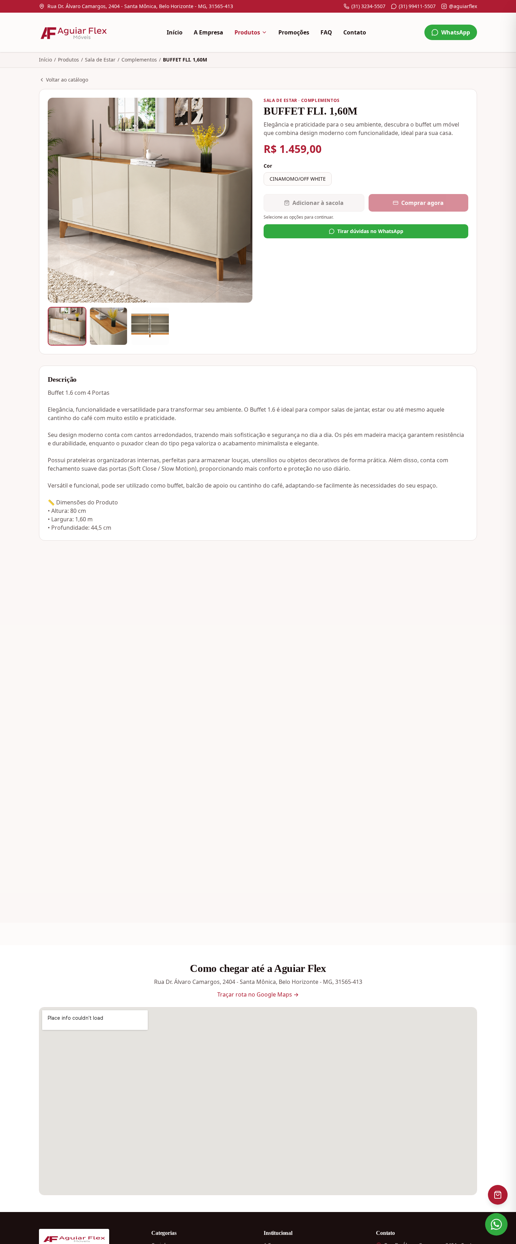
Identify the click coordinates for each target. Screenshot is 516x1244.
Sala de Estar (100, 59)
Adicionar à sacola (318, 203)
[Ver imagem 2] (108, 326)
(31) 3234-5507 (368, 6)
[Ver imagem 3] (150, 326)
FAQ (326, 32)
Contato (354, 32)
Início (175, 32)
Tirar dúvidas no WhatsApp (370, 231)
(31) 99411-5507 (417, 6)
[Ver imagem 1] (67, 326)
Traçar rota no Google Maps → (258, 994)
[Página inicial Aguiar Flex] (73, 32)
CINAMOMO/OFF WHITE (298, 178)
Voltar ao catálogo (67, 79)
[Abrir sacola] (498, 1195)
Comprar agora (422, 203)
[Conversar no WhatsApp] (496, 1224)
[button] (150, 200)
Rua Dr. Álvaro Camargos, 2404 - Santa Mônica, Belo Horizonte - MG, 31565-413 (140, 6)
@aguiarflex (463, 6)
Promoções (293, 32)
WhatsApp (455, 32)
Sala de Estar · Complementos (302, 100)
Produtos (247, 32)
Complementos (139, 59)
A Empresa (208, 32)
